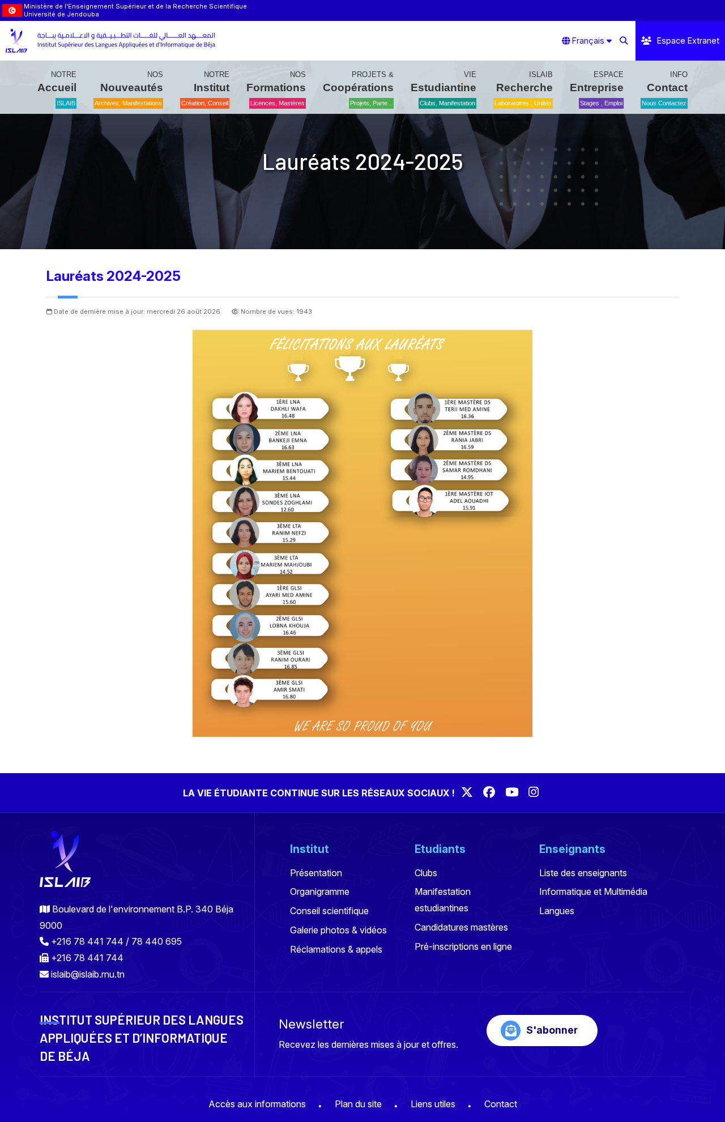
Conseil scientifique (329, 910)
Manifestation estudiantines (443, 900)
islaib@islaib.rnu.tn (88, 974)
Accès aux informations (257, 1104)
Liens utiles (433, 1104)
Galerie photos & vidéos (338, 930)
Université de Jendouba (61, 14)
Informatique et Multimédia (593, 891)
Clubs (426, 872)
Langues (556, 910)
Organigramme (319, 891)
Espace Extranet (688, 40)
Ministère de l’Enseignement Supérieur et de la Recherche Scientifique (135, 6)
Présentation (316, 872)
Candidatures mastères (461, 927)
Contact (500, 1104)
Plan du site (358, 1104)
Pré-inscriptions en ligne (463, 946)
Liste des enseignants (583, 872)
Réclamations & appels (336, 949)
